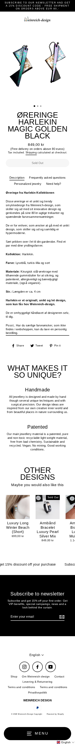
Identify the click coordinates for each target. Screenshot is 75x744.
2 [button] (38, 106)
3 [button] (41, 106)
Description (16, 177)
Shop (14, 676)
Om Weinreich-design (36, 676)
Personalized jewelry (28, 183)
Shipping (31, 152)
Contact (59, 676)
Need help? (53, 183)
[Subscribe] (61, 617)
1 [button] (35, 106)
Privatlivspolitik (37, 692)
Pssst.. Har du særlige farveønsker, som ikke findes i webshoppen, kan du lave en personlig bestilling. (36, 329)
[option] (37, 64)
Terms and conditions (21, 687)
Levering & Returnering (37, 681)
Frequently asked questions (47, 177)
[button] (65, 742)
